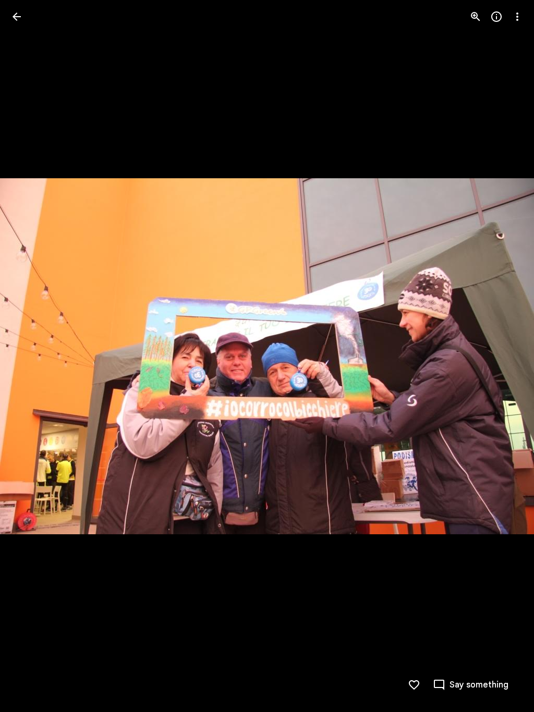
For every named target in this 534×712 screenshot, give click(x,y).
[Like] (414, 685)
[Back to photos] (16, 16)
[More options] (517, 16)
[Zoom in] (475, 16)
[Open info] (496, 16)
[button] (29, 356)
